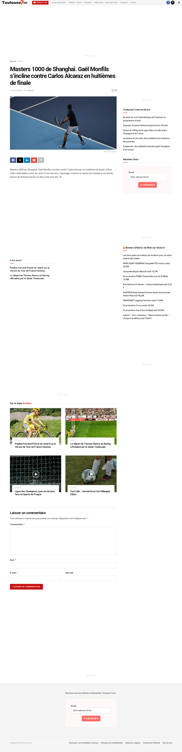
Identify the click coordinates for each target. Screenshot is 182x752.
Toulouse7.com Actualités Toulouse (83, 743)
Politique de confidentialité (112, 743)
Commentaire (17, 524)
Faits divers (98, 3)
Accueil (13, 61)
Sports (20, 61)
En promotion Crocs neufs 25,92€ (138, 305)
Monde (72, 3)
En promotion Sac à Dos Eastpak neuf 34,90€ (143, 310)
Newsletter (41, 3)
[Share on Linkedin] (27, 160)
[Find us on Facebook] (168, 2)
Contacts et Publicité (151, 743)
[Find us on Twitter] (172, 2)
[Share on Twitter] (20, 160)
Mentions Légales (133, 743)
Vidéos (133, 3)
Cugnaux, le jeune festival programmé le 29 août (145, 125)
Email (131, 172)
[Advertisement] (91, 29)
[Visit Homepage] (15, 2)
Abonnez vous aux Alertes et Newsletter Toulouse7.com (90, 693)
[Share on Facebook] (13, 160)
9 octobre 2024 (16, 90)
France (79, 3)
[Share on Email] (34, 160)
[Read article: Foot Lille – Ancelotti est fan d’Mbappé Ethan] (91, 474)
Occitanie (87, 3)
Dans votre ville (111, 3)
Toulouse (124, 3)
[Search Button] (179, 2)
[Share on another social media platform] (41, 160)
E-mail (14, 572)
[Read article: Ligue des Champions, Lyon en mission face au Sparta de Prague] (35, 474)
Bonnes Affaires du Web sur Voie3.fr (145, 247)
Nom (13, 560)
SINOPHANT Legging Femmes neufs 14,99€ (143, 300)
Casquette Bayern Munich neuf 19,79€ (140, 271)
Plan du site (167, 743)
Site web (69, 573)
